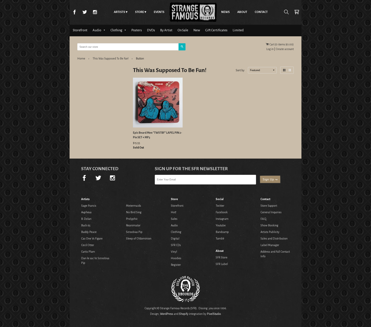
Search (286, 12)
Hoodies (176, 258)
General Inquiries (271, 212)
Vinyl (174, 251)
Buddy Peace (89, 232)
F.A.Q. (263, 218)
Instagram (95, 12)
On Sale (183, 30)
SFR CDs (176, 245)
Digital (175, 238)
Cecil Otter (87, 245)
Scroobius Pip (134, 232)
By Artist (166, 30)
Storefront (80, 30)
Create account (285, 49)
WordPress (166, 313)
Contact (261, 12)
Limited (238, 30)
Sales (174, 218)
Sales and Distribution (274, 238)
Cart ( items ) (281, 44)
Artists (119, 12)
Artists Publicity (269, 232)
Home (192, 12)
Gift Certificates (216, 30)
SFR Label (222, 264)
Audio (97, 30)
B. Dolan (86, 218)
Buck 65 (85, 225)
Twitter (84, 12)
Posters (136, 30)
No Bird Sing (133, 212)
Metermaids (133, 205)
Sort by (240, 70)
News (225, 12)
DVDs (151, 30)
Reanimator (133, 225)
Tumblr (220, 238)
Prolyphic (132, 218)
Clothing (117, 30)
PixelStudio (214, 313)
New (196, 30)
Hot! (173, 212)
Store (139, 12)
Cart (296, 12)
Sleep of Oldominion (138, 238)
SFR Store (221, 257)
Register (176, 264)
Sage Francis (88, 205)
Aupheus (86, 212)
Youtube (221, 225)
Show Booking (269, 225)
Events (159, 12)
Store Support (268, 205)
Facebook (74, 12)
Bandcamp (222, 232)
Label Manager (269, 245)
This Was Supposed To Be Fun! (110, 58)
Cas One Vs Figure (92, 238)
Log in (270, 49)
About (242, 12)
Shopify (183, 313)
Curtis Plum (88, 251)
